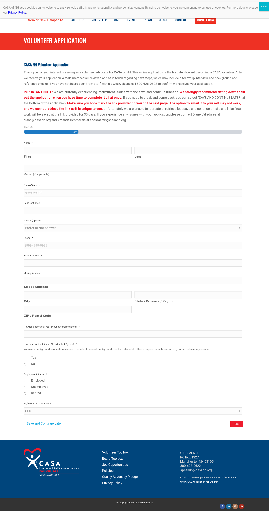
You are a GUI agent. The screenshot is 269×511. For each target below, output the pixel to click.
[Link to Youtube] (241, 506)
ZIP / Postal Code (37, 315)
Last (138, 156)
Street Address (36, 287)
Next (236, 423)
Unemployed (39, 387)
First (27, 156)
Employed (38, 380)
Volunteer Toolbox (115, 452)
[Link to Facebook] (222, 506)
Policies (108, 471)
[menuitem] (78, 20)
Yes (33, 357)
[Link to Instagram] (235, 506)
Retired (36, 393)
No (33, 364)
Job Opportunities (115, 465)
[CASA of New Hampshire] (43, 20)
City (27, 301)
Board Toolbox (112, 458)
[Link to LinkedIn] (228, 506)
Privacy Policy (112, 483)
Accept (264, 6)
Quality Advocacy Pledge (120, 477)
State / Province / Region (154, 301)
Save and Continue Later (44, 423)
